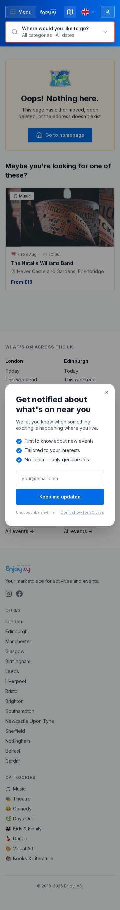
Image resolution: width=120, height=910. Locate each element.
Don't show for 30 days (82, 512)
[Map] (70, 12)
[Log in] (108, 12)
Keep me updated (60, 496)
